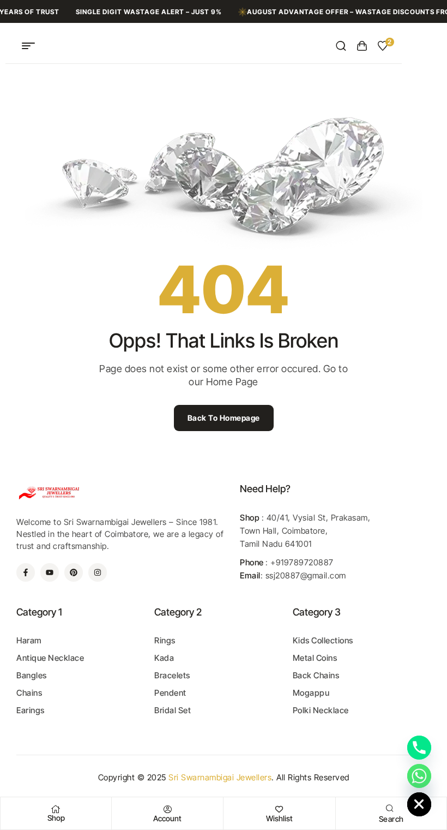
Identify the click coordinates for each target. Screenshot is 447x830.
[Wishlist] (280, 809)
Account (167, 818)
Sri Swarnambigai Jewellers (219, 777)
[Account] (167, 809)
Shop (56, 817)
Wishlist (279, 818)
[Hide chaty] (419, 804)
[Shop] (56, 809)
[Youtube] (49, 572)
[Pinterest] (73, 572)
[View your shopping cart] (362, 45)
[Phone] (419, 748)
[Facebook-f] (25, 572)
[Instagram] (97, 572)
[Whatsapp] (419, 776)
